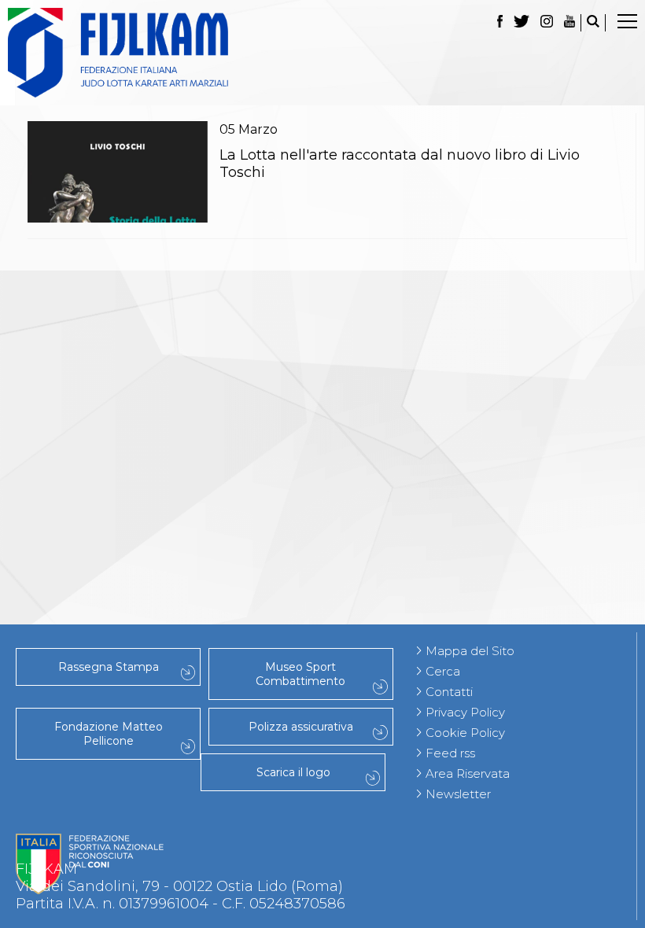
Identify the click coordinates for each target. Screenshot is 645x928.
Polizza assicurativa (301, 727)
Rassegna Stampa (108, 667)
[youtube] (569, 22)
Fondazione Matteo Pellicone (108, 734)
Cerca (443, 671)
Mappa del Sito (470, 650)
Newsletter (458, 793)
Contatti (449, 691)
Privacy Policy (465, 712)
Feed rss (450, 753)
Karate (323, 524)
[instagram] (546, 22)
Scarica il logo (293, 772)
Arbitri (322, 403)
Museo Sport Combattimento (300, 674)
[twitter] (521, 22)
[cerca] (593, 22)
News (322, 334)
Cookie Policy (465, 732)
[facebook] (500, 22)
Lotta (322, 420)
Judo (322, 299)
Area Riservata (468, 773)
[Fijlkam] (322, 53)
